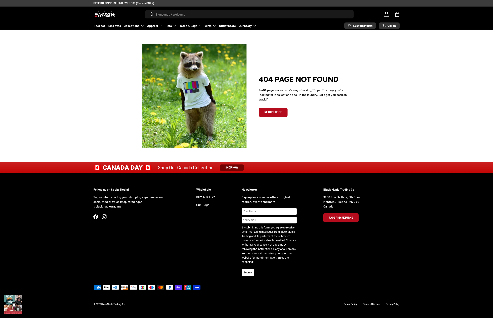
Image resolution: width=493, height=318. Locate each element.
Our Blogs (202, 205)
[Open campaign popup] (13, 304)
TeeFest (99, 25)
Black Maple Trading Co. (113, 304)
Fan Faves (114, 25)
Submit (248, 272)
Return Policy (350, 304)
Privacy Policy (393, 304)
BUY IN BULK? (205, 197)
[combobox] (249, 14)
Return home (273, 112)
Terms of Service (371, 304)
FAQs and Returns (341, 217)
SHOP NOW (231, 167)
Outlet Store (227, 25)
